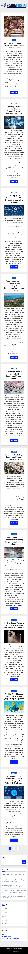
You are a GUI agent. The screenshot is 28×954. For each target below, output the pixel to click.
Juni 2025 (4, 912)
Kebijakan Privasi (17, 951)
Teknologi (14, 103)
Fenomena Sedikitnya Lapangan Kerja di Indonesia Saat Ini (14, 457)
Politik (14, 40)
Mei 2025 (4, 916)
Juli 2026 (4, 908)
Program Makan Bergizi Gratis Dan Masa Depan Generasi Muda (14, 46)
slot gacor (4, 934)
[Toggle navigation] (2, 5)
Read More (14, 92)
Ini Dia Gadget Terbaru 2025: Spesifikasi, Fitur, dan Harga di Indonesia (14, 625)
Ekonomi (14, 368)
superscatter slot (6, 936)
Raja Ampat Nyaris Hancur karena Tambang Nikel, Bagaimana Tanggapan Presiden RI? (14, 285)
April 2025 (4, 920)
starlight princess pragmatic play (11, 938)
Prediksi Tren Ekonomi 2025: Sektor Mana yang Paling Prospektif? (14, 696)
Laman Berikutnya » (14, 851)
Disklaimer (9, 951)
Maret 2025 (5, 924)
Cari (3, 857)
